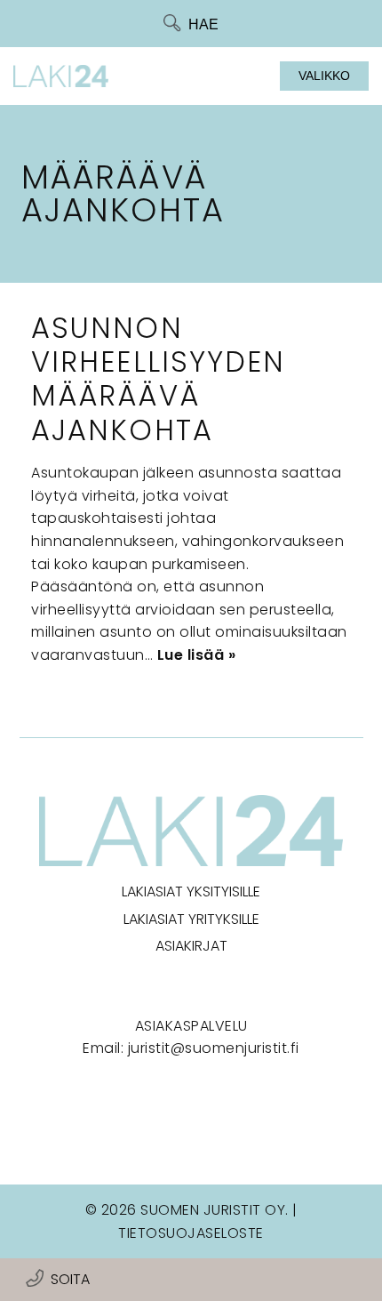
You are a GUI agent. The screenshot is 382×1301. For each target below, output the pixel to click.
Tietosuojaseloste (191, 1233)
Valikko (324, 75)
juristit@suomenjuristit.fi (213, 1048)
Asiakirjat (191, 946)
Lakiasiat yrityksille (191, 919)
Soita (70, 1279)
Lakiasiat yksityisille (191, 891)
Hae (203, 24)
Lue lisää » (196, 655)
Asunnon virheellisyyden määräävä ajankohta (158, 379)
